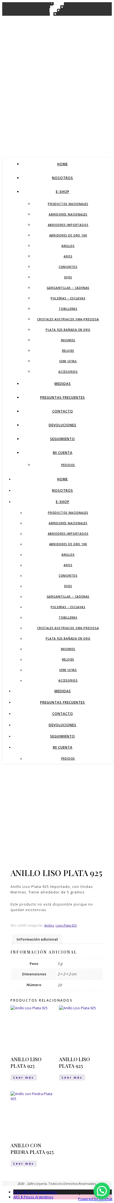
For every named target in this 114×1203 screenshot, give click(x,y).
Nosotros (62, 177)
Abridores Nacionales (68, 214)
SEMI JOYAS (68, 361)
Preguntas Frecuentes (62, 397)
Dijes (68, 277)
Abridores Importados (68, 225)
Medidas (63, 383)
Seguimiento (62, 439)
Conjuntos (68, 267)
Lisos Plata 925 (66, 925)
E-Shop (62, 191)
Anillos (68, 246)
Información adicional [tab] (37, 939)
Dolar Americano (35, 1191)
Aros (68, 256)
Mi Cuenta (62, 452)
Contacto (62, 411)
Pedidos (68, 465)
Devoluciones (62, 425)
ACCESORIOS (68, 372)
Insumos (68, 340)
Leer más (23, 1077)
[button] (102, 1191)
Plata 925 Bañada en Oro (68, 330)
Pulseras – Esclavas (68, 298)
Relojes (68, 351)
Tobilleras (68, 309)
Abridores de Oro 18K (68, 235)
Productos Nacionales (68, 204)
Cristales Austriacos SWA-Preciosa (68, 319)
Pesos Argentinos (33, 1196)
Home (62, 164)
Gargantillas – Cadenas (68, 288)
